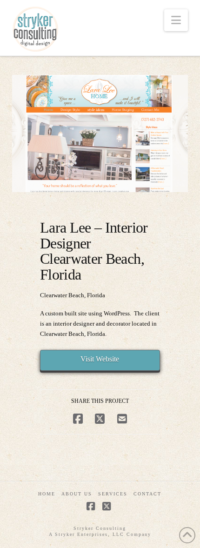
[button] (176, 20)
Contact (147, 493)
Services (112, 493)
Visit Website (99, 359)
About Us (76, 493)
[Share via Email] (122, 418)
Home (46, 493)
